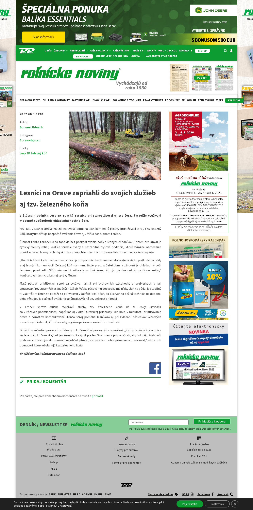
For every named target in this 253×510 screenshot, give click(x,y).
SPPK (52, 494)
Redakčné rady (126, 456)
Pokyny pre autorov (126, 450)
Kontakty (185, 50)
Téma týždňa (206, 100)
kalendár (234, 100)
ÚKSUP (98, 494)
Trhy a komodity (59, 100)
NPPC (76, 494)
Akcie (54, 468)
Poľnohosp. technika (126, 100)
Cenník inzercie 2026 (199, 449)
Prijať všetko (189, 504)
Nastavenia (217, 504)
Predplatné (53, 449)
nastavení (65, 505)
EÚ (44, 100)
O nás (48, 50)
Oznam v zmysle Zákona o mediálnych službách (199, 462)
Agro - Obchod (167, 50)
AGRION (87, 494)
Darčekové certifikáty (54, 456)
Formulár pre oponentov (126, 462)
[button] (211, 421)
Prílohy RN (189, 100)
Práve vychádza (153, 100)
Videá (219, 100)
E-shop (54, 462)
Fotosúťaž (172, 100)
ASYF (108, 494)
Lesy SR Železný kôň (33, 153)
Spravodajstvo (30, 100)
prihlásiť (97, 396)
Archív (151, 50)
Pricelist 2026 (199, 456)
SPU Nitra (64, 494)
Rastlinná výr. (81, 100)
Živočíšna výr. (101, 100)
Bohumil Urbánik (31, 127)
